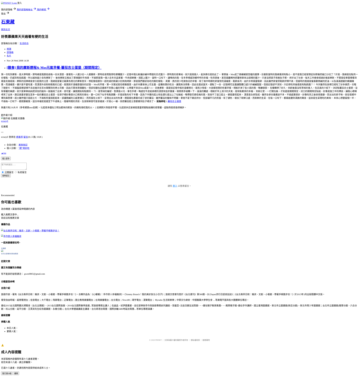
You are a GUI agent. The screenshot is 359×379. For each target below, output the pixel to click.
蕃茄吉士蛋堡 (174, 101)
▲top (3, 153)
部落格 (10, 52)
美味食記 (23, 145)
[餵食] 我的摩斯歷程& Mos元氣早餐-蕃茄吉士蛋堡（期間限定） (54, 67)
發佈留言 (6, 176)
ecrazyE (4, 121)
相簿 (9, 49)
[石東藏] (2, 251)
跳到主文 (5, 29)
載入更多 (6, 159)
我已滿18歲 (6, 373)
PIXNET (158, 340)
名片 (9, 56)
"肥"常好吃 (24, 148)
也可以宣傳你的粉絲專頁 (9, 254)
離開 (16, 373)
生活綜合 (24, 43)
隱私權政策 (195, 340)
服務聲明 (206, 340)
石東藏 (8, 21)
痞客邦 (19, 137)
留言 (25, 137)
